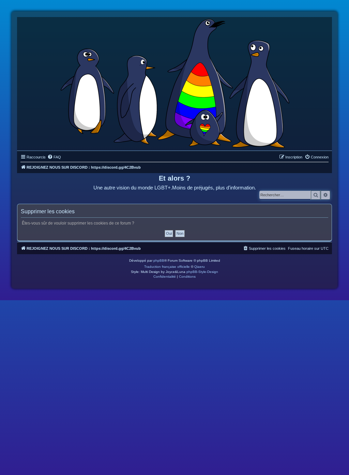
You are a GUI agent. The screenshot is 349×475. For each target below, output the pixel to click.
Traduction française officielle (167, 267)
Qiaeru (199, 267)
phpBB (158, 260)
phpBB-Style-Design (202, 272)
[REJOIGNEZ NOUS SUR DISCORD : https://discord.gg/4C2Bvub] (174, 82)
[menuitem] (54, 157)
